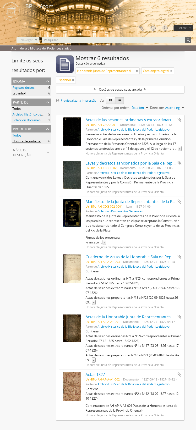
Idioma (153, 28)
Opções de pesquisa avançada (120, 89)
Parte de (20, 102)
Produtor (22, 128)
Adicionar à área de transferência (179, 119)
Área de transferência (141, 28)
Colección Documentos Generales (36, 120)
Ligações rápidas (165, 28)
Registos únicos (23, 87)
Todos (16, 108)
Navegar (27, 40)
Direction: (157, 107)
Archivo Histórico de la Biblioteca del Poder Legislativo (50, 114)
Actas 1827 (95, 374)
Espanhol (19, 93)
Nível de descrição (22, 152)
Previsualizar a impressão (78, 100)
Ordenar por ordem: (116, 107)
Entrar (182, 28)
